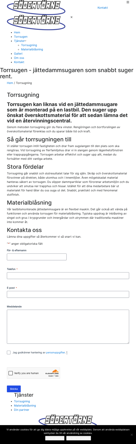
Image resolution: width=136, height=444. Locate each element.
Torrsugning (29, 45)
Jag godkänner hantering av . (40, 352)
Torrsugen (20, 36)
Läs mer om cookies (79, 438)
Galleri (18, 53)
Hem (17, 32)
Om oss (19, 58)
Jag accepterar (55, 438)
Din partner (21, 409)
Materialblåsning (32, 49)
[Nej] (131, 434)
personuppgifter (55, 352)
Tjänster (19, 41)
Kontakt (103, 7)
